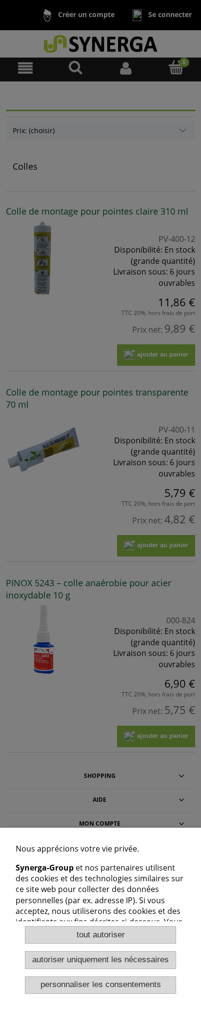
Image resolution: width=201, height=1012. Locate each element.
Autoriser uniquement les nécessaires (100, 959)
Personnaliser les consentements (100, 984)
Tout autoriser (101, 934)
